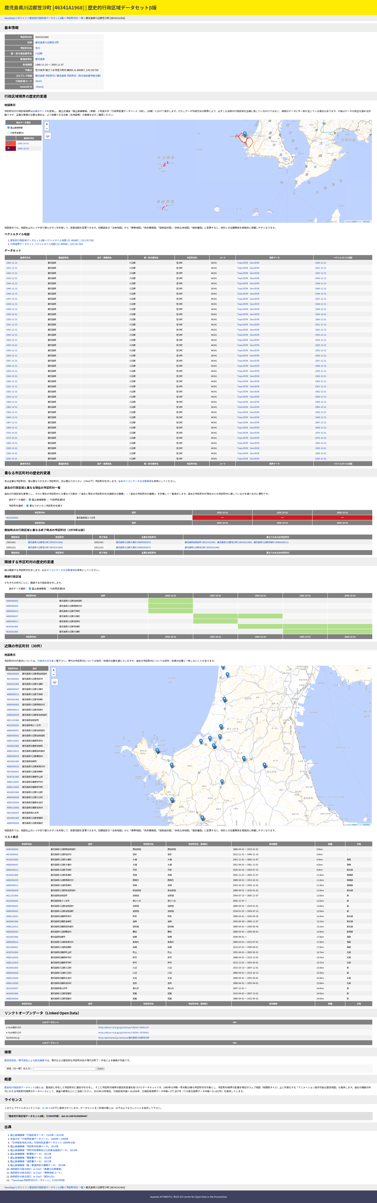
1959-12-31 (11, 370)
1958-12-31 (11, 365)
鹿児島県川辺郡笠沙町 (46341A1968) (45, 542)
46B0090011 (12, 621)
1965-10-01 (11, 406)
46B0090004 (12, 849)
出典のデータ (40, 111)
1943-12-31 (11, 278)
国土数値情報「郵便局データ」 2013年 (31, 1154)
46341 (38, 81)
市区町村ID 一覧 (74, 18)
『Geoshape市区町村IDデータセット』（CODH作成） (38, 1180)
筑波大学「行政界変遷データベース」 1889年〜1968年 (39, 1139)
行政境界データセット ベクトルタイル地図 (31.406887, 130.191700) (46, 244)
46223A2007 (12, 988)
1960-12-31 (11, 381)
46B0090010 (12, 941)
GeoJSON (254, 262)
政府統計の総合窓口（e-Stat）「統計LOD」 (33, 1176)
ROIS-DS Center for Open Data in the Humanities (200, 1196)
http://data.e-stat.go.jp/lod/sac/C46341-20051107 (123, 1027)
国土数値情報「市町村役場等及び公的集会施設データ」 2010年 (43, 1150)
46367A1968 (12, 952)
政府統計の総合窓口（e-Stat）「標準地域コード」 (36, 1172)
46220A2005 (12, 517)
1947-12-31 (11, 298)
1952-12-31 (11, 329)
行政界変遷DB (17, 132)
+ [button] (47, 124)
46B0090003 (12, 931)
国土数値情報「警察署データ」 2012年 (31, 1157)
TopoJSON (242, 262)
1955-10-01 (11, 345)
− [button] (47, 128)
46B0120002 (12, 957)
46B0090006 (12, 972)
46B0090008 (12, 998)
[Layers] (47, 136)
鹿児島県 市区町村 (45, 75)
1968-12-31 (11, 427)
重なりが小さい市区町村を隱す (45, 505)
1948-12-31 (11, 303)
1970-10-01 (11, 432)
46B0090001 (12, 905)
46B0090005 (12, 605)
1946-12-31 (11, 293)
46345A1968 (12, 967)
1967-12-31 (11, 422)
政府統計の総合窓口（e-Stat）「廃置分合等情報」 (36, 1169)
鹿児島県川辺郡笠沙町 (47, 42)
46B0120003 (12, 962)
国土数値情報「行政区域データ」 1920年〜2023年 (37, 1135)
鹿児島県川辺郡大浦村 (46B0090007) (133, 542)
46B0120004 (12, 977)
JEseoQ (39, 86)
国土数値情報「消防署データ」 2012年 (31, 1161)
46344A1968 (12, 993)
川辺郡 (38, 53)
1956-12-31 (11, 355)
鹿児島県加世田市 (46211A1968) (200, 542)
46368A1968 (12, 921)
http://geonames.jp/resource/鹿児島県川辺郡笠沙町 (123, 1037)
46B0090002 (12, 600)
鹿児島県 (40, 59)
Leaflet (347, 221)
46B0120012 (12, 926)
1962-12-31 (11, 391)
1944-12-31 (11, 283)
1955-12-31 (11, 350)
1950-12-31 (11, 319)
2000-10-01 (11, 458)
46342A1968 (12, 631)
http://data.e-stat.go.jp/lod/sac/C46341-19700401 (123, 1032)
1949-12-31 (11, 308)
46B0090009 (12, 890)
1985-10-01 (11, 448)
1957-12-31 (11, 360)
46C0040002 (12, 854)
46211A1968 (12, 895)
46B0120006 (12, 983)
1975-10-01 (11, 437)
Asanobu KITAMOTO (161, 1196)
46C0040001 (12, 947)
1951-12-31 (11, 324)
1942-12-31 (11, 272)
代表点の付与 (44, 660)
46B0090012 (12, 610)
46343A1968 (12, 626)
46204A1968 (12, 936)
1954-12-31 (11, 339)
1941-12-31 (11, 267)
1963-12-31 (11, 396)
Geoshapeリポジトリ (15, 18)
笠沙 (37, 48)
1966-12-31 (11, 417)
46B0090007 (12, 616)
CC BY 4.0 (47, 1108)
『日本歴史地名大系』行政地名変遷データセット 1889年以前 (42, 1142)
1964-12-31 (11, 401)
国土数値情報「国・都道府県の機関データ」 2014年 (38, 1165)
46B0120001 (12, 916)
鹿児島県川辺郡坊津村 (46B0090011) (271, 542)
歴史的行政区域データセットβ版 (46, 18)
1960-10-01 (11, 376)
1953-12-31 (11, 334)
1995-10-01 (11, 453)
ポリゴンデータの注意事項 (137, 481)
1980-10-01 (11, 442)
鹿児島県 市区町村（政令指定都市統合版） (79, 75)
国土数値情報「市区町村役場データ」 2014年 (34, 1146)
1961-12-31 (11, 386)
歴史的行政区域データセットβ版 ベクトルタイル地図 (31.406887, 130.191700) (52, 240)
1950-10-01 (11, 314)
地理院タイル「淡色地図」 (361, 221)
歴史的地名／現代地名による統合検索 (24, 1060)
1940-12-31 (11, 262)
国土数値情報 (16, 127)
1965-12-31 (11, 412)
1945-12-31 (11, 288)
